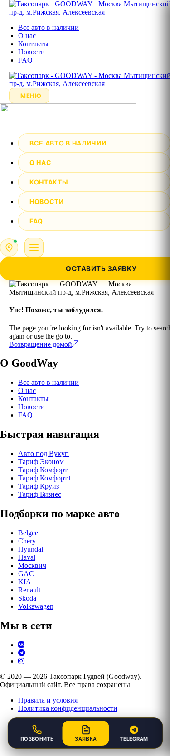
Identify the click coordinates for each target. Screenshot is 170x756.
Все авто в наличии (48, 27)
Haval (26, 557)
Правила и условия (48, 700)
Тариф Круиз (38, 486)
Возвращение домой (40, 344)
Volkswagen (35, 606)
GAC (26, 573)
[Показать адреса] (9, 247)
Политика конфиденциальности (67, 708)
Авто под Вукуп (43, 453)
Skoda (27, 598)
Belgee (28, 533)
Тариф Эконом (41, 461)
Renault (29, 590)
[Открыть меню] (34, 247)
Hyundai (30, 549)
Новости (31, 52)
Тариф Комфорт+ (45, 478)
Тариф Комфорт (43, 470)
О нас (27, 35)
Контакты (33, 44)
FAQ (25, 60)
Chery (27, 541)
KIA (24, 582)
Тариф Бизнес (39, 494)
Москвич (32, 565)
